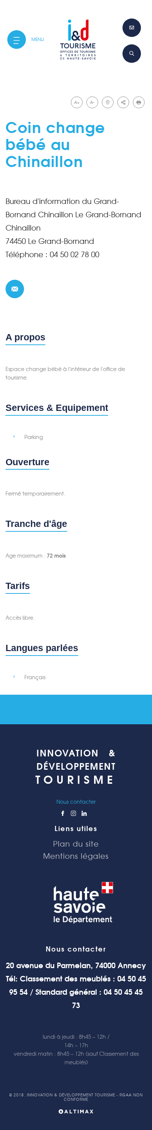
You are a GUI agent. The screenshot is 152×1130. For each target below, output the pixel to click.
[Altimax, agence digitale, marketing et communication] (76, 1112)
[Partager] (123, 102)
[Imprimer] (139, 102)
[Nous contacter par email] (15, 289)
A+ (77, 102)
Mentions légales (76, 856)
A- (92, 102)
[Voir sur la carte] (108, 102)
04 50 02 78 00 (74, 254)
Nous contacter (76, 802)
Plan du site (76, 844)
